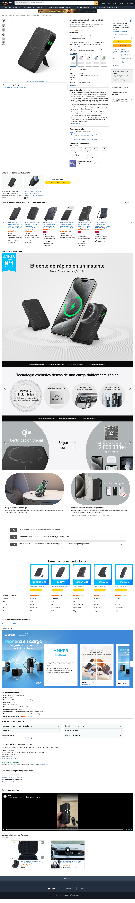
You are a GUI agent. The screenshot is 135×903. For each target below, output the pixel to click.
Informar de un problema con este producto (84, 139)
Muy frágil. (23, 797)
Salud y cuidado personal (81, 7)
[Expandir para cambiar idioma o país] (104, 3)
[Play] (3, 829)
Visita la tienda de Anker (76, 28)
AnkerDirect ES (125, 51)
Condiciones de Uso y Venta (48, 894)
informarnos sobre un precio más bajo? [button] (21, 738)
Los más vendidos (29, 7)
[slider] (64, 829)
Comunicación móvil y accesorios (17, 15)
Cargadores (36, 15)
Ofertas (51, 7)
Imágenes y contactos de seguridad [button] (12, 777)
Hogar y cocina (59, 7)
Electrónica (4, 15)
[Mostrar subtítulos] (42, 842)
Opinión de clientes (13, 797)
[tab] (36, 364)
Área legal (70, 894)
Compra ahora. (103, 163)
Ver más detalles (75, 123)
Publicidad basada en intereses (88, 894)
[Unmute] (132, 829)
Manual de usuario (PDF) (9, 624)
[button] (4, 7)
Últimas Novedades (41, 7)
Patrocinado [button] (4, 837)
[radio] (3, 21)
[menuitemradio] (129, 829)
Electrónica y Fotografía (98, 7)
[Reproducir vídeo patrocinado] (67, 850)
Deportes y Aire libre (112, 7)
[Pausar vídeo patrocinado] (42, 857)
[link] (34, 182)
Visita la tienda (86, 684)
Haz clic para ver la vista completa (37, 81)
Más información (88, 135)
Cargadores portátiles (46, 15)
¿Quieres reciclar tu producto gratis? (15, 87)
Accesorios (29, 15)
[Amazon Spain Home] (51, 889)
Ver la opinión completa (34, 797)
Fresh (20, 7)
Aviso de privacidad (61, 894)
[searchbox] (62, 3)
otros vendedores (95, 49)
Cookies (76, 894)
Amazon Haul (13, 7)
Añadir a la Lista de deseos (120, 87)
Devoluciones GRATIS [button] (119, 31)
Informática (69, 7)
